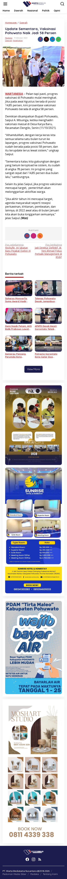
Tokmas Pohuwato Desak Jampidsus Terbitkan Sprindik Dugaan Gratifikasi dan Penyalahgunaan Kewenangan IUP (48, 300)
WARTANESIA (14, 94)
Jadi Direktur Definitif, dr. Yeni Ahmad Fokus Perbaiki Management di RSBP (48, 251)
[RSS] (40, 236)
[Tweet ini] (46, 39)
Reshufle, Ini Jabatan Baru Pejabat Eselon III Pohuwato (18, 249)
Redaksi (34, 874)
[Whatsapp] (58, 39)
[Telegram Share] (52, 39)
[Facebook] (27, 236)
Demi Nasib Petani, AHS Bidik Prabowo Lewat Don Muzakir (18, 327)
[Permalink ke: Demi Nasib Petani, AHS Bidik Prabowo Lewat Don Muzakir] (18, 315)
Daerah (8, 40)
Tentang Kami (50, 874)
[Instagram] (33, 236)
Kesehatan (18, 40)
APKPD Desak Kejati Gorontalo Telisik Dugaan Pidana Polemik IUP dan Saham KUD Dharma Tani (48, 327)
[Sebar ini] (40, 39)
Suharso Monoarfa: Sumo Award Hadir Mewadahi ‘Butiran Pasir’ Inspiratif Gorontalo (16, 300)
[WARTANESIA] (34, 3)
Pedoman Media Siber (14, 874)
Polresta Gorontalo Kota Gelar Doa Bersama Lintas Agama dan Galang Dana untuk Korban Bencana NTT (48, 355)
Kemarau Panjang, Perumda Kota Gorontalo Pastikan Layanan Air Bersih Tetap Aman (16, 355)
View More (33, 369)
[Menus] (5, 4)
